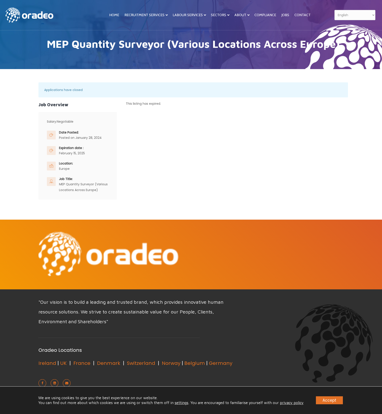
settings (181, 402)
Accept (329, 400)
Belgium (194, 363)
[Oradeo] (31, 16)
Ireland (47, 363)
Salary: (52, 121)
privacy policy (292, 402)
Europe (64, 168)
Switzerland (141, 363)
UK (63, 363)
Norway (171, 363)
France (81, 363)
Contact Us (320, 254)
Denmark (108, 363)
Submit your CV (270, 254)
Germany (220, 363)
